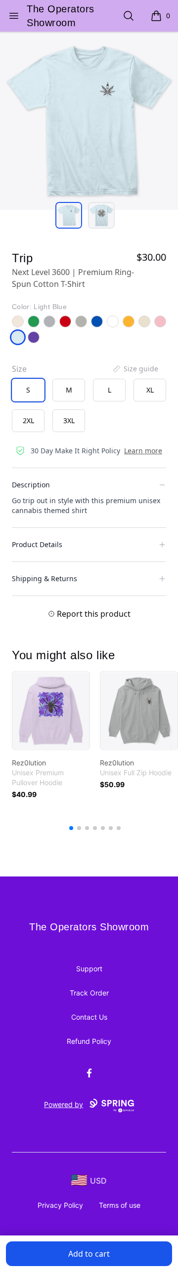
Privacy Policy (60, 1205)
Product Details (37, 544)
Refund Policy (89, 1041)
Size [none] (19, 368)
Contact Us (89, 1017)
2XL (28, 420)
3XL (69, 420)
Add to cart (89, 1253)
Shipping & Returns (44, 578)
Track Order (89, 993)
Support (89, 968)
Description (31, 484)
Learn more (143, 450)
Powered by (63, 1104)
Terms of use (119, 1205)
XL (150, 390)
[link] (50, 711)
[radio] (28, 390)
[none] (135, 369)
